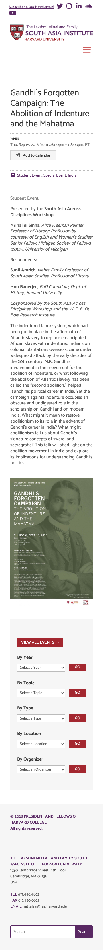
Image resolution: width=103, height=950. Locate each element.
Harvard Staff (26, 250)
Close (94, 31)
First (12, 87)
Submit (16, 376)
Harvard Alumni (28, 261)
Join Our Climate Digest (33, 323)
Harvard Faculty (28, 227)
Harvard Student (28, 239)
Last (12, 110)
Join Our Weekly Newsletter (36, 298)
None (20, 272)
